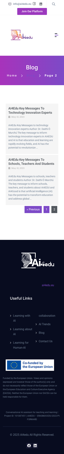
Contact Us (45, 341)
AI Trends (44, 324)
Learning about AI (22, 332)
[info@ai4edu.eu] (10, 3)
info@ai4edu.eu (22, 3)
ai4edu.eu (48, 285)
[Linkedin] (35, 445)
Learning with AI (21, 318)
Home (12, 75)
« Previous (33, 209)
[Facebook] (29, 445)
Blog (41, 332)
